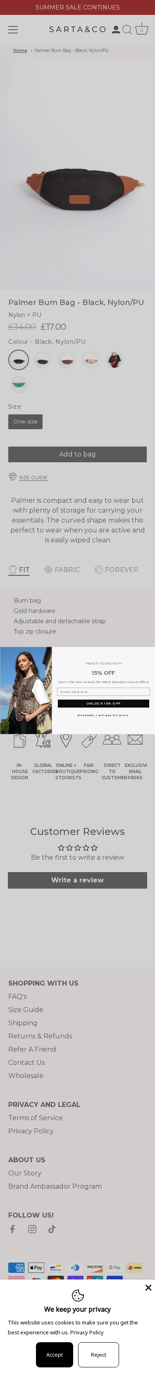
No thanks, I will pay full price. (103, 715)
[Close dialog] (151, 651)
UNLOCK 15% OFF (103, 703)
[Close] (147, 1287)
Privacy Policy (87, 1332)
